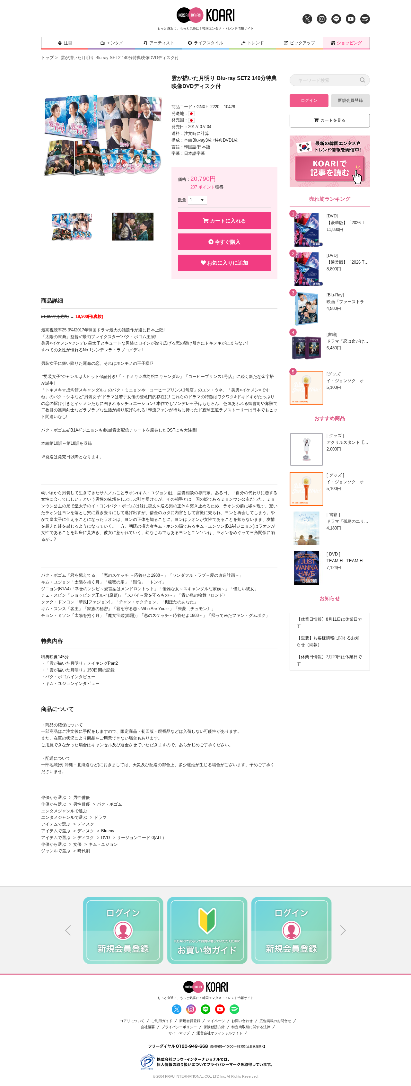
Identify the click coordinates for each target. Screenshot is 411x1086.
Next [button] (343, 930)
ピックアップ (302, 42)
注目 (68, 42)
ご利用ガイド (161, 1021)
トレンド (255, 42)
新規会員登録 (350, 100)
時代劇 (83, 850)
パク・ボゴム (109, 804)
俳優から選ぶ (53, 797)
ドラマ (100, 817)
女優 (77, 844)
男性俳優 (81, 797)
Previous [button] (68, 930)
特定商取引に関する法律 (251, 1027)
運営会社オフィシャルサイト (219, 1033)
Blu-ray (107, 830)
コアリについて (132, 1021)
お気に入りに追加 (227, 263)
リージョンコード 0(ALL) (140, 837)
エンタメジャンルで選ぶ (64, 811)
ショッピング (349, 42)
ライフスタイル (208, 42)
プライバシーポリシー (179, 1027)
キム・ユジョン (103, 844)
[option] (102, 135)
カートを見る (332, 120)
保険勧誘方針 (214, 1027)
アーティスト (161, 42)
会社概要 (148, 1027)
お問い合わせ (242, 1021)
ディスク (85, 824)
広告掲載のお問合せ (275, 1021)
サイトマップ (179, 1033)
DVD (105, 837)
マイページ (216, 1021)
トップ (47, 57)
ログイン (309, 100)
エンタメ (115, 42)
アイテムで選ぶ (55, 824)
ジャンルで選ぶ (55, 850)
